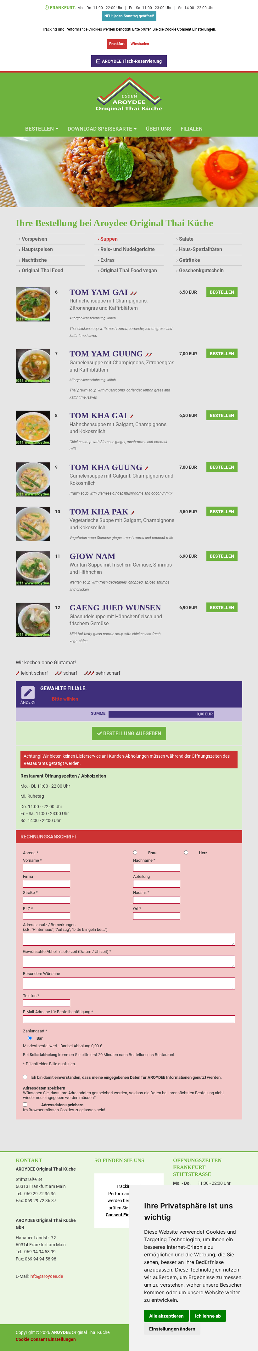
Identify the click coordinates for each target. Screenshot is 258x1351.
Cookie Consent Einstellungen (190, 29)
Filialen (192, 129)
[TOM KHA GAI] (33, 427)
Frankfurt (117, 44)
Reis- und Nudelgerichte (127, 249)
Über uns (158, 129)
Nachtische (34, 260)
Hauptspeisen (37, 249)
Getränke (189, 260)
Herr (203, 852)
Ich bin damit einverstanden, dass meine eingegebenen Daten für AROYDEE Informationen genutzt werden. (126, 1077)
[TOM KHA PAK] (33, 523)
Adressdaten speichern (62, 1104)
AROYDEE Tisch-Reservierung (131, 61)
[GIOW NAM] (33, 568)
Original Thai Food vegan (128, 270)
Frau (152, 852)
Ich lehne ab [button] (208, 1316)
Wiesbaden (140, 44)
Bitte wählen (65, 699)
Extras (107, 260)
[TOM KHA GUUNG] (33, 479)
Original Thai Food (42, 270)
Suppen (109, 239)
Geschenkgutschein (201, 270)
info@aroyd (46, 1276)
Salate (186, 239)
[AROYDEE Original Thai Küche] (129, 94)
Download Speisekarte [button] (100, 129)
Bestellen (222, 292)
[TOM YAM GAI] (33, 304)
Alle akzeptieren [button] (166, 1316)
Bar (39, 1038)
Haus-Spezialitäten (200, 249)
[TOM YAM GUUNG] (33, 366)
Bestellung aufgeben (131, 734)
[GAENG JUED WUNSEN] (33, 619)
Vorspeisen (34, 239)
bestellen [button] (40, 129)
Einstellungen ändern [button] (172, 1328)
